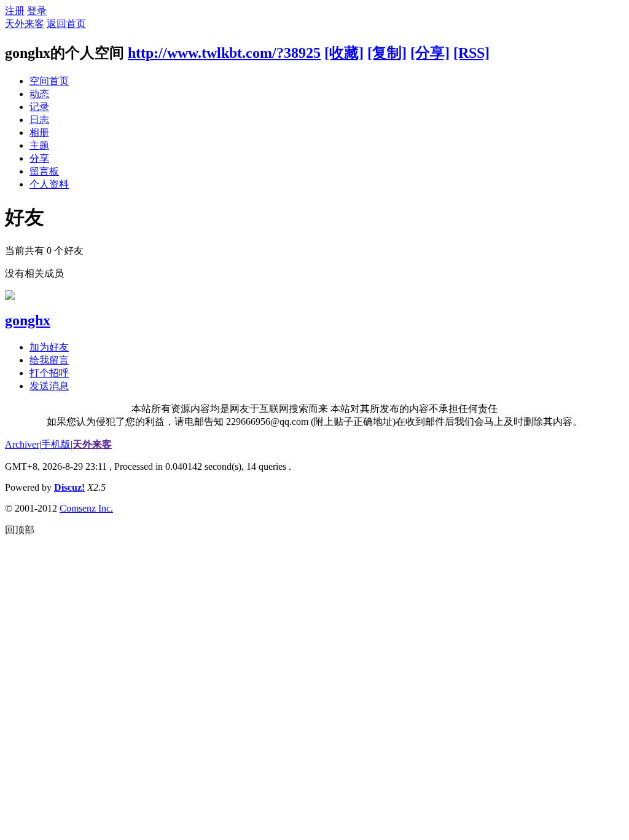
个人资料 (49, 184)
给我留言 (49, 360)
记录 (39, 106)
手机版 (56, 444)
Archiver (22, 444)
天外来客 (24, 23)
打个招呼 (49, 373)
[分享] (430, 53)
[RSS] (471, 53)
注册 (15, 11)
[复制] (387, 53)
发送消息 (49, 386)
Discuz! (69, 487)
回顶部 (19, 530)
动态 (39, 94)
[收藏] (344, 53)
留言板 (44, 171)
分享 (39, 158)
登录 (37, 11)
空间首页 (49, 81)
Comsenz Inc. (86, 508)
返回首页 (66, 23)
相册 (39, 132)
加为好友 (49, 347)
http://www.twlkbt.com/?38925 (224, 53)
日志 (39, 119)
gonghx (27, 320)
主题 (39, 145)
